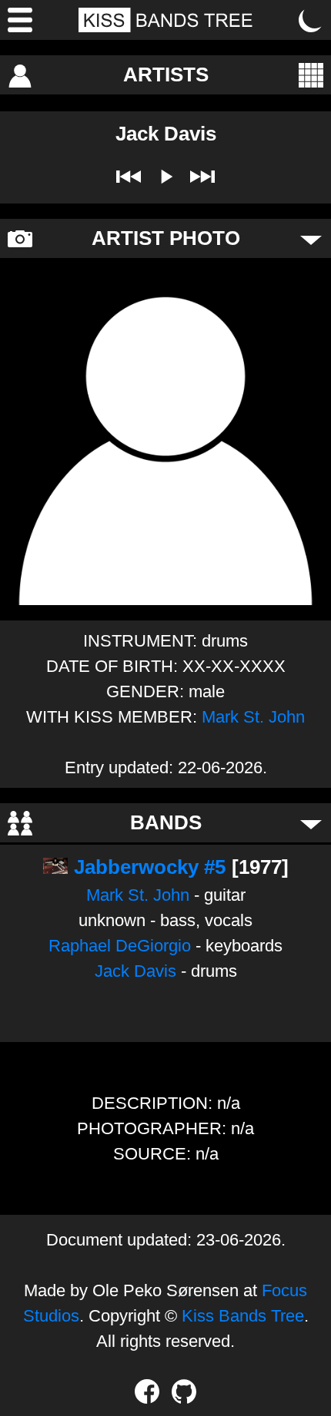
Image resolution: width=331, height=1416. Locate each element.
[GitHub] (184, 1391)
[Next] (202, 176)
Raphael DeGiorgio (119, 945)
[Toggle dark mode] (311, 20)
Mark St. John (253, 716)
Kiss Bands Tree (243, 1315)
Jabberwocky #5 (150, 866)
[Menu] (20, 20)
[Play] (165, 176)
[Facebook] (147, 1391)
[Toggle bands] (311, 823)
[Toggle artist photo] (311, 239)
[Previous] (128, 176)
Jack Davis (135, 971)
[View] (311, 75)
